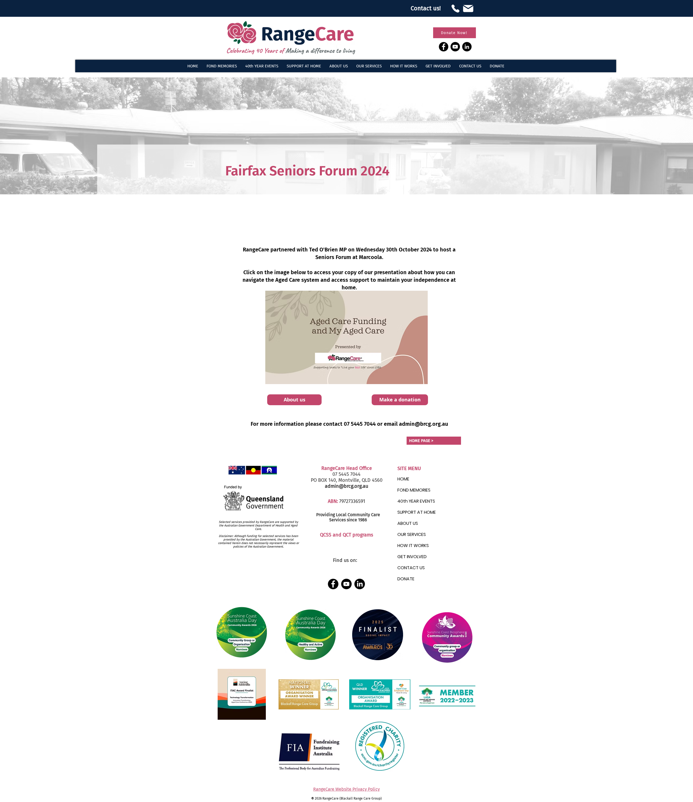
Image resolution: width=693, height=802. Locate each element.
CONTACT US (411, 568)
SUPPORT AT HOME (416, 512)
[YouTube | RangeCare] (346, 584)
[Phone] (455, 8)
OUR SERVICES (411, 534)
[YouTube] (455, 46)
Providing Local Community (343, 514)
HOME (403, 479)
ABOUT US (407, 523)
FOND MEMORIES (413, 490)
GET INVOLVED (412, 557)
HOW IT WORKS (413, 545)
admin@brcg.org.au (423, 424)
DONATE (405, 579)
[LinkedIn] (467, 46)
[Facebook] (443, 46)
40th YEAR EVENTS (416, 501)
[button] (338, 66)
